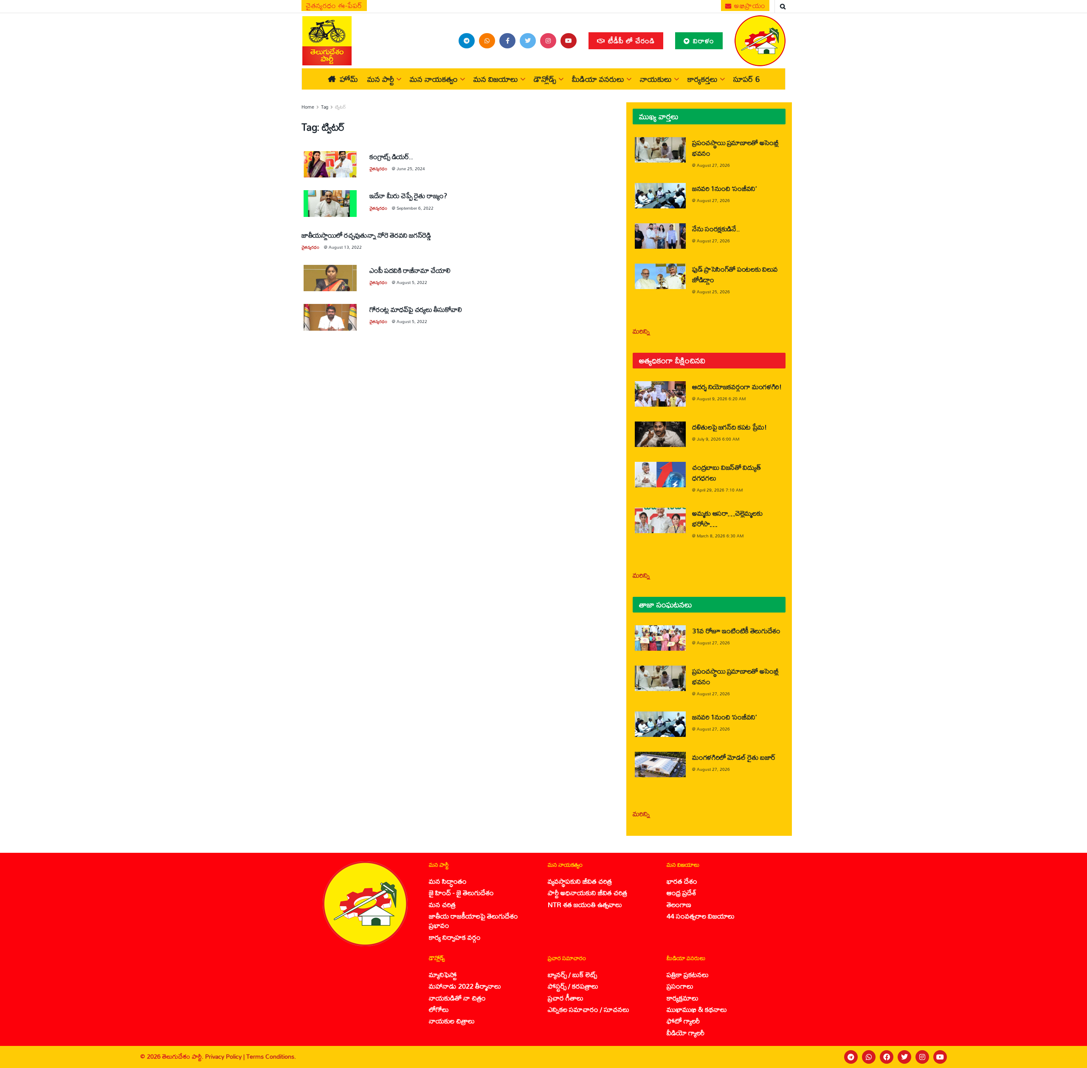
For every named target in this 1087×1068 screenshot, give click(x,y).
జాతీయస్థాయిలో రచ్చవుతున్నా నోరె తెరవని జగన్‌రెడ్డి (367, 235)
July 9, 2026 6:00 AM (718, 439)
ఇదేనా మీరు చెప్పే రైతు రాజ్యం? (408, 195)
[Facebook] (886, 1057)
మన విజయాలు (495, 79)
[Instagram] (922, 1057)
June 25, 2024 (411, 168)
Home (307, 107)
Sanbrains (1069, 1057)
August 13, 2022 (345, 247)
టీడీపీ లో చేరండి (630, 41)
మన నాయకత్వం (434, 79)
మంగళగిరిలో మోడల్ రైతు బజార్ (734, 757)
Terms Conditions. (271, 1056)
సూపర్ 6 (746, 79)
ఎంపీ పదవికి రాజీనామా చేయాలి (409, 270)
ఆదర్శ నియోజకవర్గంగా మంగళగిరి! (737, 386)
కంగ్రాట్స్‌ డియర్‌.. (391, 156)
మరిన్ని (641, 331)
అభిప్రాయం (749, 5)
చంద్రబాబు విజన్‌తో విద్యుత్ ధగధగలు (726, 472)
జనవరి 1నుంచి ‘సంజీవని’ (724, 188)
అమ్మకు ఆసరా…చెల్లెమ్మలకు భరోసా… (727, 518)
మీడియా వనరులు (598, 79)
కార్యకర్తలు (702, 79)
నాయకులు (656, 79)
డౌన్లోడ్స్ (545, 79)
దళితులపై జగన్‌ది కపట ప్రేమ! (729, 427)
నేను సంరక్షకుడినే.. (716, 229)
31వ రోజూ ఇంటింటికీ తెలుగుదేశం (736, 631)
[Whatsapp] (869, 1057)
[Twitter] (904, 1057)
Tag (324, 107)
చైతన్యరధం (378, 168)
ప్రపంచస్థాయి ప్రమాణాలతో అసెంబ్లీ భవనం (735, 147)
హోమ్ (349, 79)
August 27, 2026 (713, 165)
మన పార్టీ (380, 79)
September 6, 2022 (415, 208)
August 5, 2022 (412, 282)
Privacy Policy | (225, 1056)
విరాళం (702, 41)
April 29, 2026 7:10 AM (720, 490)
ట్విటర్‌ (340, 107)
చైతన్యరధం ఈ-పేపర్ (334, 5)
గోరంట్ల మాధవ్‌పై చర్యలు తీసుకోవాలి (415, 309)
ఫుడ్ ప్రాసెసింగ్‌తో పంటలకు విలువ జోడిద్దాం (735, 274)
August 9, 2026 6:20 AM (721, 398)
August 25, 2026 (713, 291)
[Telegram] (851, 1057)
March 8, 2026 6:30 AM (720, 535)
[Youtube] (940, 1057)
